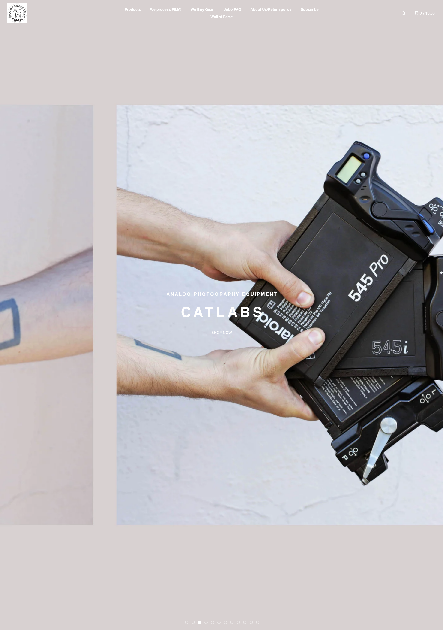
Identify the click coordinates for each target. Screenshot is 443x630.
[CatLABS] (17, 13)
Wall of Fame (221, 16)
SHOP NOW (221, 332)
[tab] (186, 622)
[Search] (403, 13)
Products (133, 9)
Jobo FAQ (232, 9)
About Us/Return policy (270, 9)
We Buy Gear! (203, 9)
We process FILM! (165, 9)
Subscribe (310, 9)
